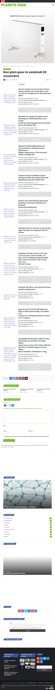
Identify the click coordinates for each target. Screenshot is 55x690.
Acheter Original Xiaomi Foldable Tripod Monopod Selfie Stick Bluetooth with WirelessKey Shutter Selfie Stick (35, 194)
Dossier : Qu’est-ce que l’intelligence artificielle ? (20, 507)
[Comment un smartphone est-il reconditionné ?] (27, 667)
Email (11, 623)
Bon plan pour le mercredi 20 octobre (27, 389)
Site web (31, 431)
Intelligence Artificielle (9, 529)
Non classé (6, 531)
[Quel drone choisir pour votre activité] (32, 663)
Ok (46, 688)
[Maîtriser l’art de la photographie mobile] (27, 660)
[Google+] (19, 610)
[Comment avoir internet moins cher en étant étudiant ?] (22, 663)
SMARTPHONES (8, 520)
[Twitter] (25, 610)
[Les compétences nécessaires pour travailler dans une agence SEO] (32, 667)
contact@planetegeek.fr (32, 682)
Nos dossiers (7, 534)
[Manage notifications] (51, 687)
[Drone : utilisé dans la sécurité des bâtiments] (27, 663)
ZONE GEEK (7, 522)
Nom (4, 425)
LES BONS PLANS (12, 66)
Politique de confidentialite (44, 682)
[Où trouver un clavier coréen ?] (22, 667)
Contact (22, 682)
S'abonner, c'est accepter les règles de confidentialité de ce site (26, 628)
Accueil (6, 66)
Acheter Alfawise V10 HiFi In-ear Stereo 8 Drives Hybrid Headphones (34, 303)
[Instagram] (35, 610)
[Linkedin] (29, 610)
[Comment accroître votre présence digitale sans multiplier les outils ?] (22, 660)
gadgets (6, 536)
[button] (5, 406)
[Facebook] (22, 610)
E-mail (5, 431)
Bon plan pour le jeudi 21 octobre (9, 389)
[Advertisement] (27, 461)
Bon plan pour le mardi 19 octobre (43, 389)
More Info (51, 688)
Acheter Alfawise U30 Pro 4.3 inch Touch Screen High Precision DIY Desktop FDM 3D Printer (34, 246)
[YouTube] (32, 610)
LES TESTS (6, 527)
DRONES (6, 525)
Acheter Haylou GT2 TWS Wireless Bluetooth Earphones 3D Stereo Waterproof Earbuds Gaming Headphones (35, 221)
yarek (7, 79)
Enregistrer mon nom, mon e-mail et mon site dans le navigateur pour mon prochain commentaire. (27, 436)
